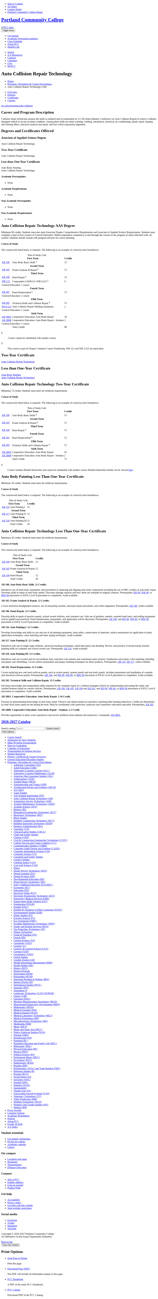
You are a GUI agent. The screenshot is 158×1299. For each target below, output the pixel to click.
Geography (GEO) (23, 943)
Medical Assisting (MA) (25, 1010)
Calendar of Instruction (18, 748)
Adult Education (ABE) (25, 768)
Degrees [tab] (11, 95)
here (131, 470)
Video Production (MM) (25, 1099)
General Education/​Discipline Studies (25, 759)
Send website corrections (19, 1208)
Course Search (14, 737)
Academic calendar (16, 1144)
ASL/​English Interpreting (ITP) (29, 795)
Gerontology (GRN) (23, 954)
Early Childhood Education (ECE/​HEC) (33, 884)
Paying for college (16, 1141)
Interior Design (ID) (23, 982)
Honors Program (22, 971)
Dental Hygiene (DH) (24, 876)
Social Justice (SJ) (22, 1077)
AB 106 (6, 277)
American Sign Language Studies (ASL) (33, 776)
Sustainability (20, 1088)
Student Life (13, 47)
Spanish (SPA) (21, 1082)
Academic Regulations (18, 1115)
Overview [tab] (12, 92)
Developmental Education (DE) (29, 879)
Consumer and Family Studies (28, 857)
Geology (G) (20, 946)
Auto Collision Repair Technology (18, 361)
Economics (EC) (22, 887)
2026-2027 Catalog (16, 722)
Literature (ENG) (22, 999)
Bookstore (12, 1162)
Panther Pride (14, 1188)
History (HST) (21, 968)
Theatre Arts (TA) (22, 1090)
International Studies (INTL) (27, 985)
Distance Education (16, 1167)
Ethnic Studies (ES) (23, 915)
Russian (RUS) (21, 1074)
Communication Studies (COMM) (30, 845)
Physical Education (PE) (25, 1049)
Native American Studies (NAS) (29, 1032)
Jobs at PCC (13, 1179)
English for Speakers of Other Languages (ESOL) (38, 909)
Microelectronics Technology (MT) (31, 1021)
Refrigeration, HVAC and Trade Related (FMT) (37, 1068)
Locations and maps (17, 1159)
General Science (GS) (24, 940)
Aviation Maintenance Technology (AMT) (34, 804)
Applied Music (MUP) (25, 781)
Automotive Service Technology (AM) (32, 801)
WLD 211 (7, 306)
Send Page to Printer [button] (17, 1258)
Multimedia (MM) (22, 1024)
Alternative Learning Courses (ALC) (32, 770)
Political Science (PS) (24, 1054)
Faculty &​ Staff (14, 1124)
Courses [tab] (11, 100)
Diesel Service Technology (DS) (29, 882)
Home (10, 81)
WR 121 (6, 281)
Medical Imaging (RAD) (26, 1012)
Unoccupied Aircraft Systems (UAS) (31, 1093)
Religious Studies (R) (24, 1071)
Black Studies (20, 818)
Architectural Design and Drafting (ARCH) (35, 787)
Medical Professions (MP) (26, 1018)
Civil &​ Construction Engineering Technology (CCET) (40, 840)
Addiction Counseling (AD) (27, 765)
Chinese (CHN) (21, 837)
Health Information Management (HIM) (33, 962)
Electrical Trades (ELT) (25, 893)
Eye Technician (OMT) (25, 921)
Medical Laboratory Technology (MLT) (33, 1015)
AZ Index (12, 6)
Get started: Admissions (18, 1139)
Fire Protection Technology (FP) (29, 929)
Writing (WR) (20, 1107)
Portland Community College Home (25, 12)
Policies (11, 1118)
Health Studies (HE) (23, 965)
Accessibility (13, 1199)
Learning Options (16, 1113)
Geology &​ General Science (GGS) (31, 948)
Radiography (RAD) (24, 1063)
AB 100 (6, 262)
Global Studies (21, 957)
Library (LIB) (20, 996)
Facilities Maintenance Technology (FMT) (34, 923)
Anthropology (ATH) (24, 779)
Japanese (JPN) (21, 987)
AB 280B (6, 320)
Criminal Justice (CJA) (25, 862)
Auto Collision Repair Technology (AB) (33, 798)
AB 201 (6, 292)
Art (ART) (19, 790)
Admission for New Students (21, 740)
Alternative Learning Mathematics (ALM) (34, 773)
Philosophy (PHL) (22, 1046)
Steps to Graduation (17, 745)
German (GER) (21, 951)
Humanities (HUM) (23, 976)
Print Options (8, 732)
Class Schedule (14, 41)
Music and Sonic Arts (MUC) (28, 1029)
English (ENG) (21, 907)
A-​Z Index (12, 1127)
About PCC (13, 1121)
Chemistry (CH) (21, 829)
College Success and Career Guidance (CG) (35, 843)
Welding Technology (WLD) (28, 1102)
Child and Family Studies (26, 834)
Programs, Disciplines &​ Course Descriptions (29, 762)
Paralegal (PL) (21, 1040)
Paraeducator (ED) (23, 1038)
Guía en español (15, 1185)
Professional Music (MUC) (27, 1057)
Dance (17, 868)
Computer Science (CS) (25, 854)
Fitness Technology (23, 932)
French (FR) (20, 937)
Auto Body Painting (11, 375)
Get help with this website (20, 1205)
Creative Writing (22, 859)
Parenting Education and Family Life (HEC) (35, 1043)
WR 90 (145, 592)
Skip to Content (15, 3)
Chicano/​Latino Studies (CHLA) (30, 832)
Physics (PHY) (21, 1051)
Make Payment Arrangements (21, 742)
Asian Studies (20, 793)
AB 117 (5, 514)
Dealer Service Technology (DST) (30, 871)
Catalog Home (14, 9)
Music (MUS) (20, 1026)
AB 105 (6, 269)
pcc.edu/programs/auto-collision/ (17, 105)
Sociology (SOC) (22, 1079)
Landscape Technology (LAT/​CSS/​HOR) (34, 993)
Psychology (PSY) (23, 1060)
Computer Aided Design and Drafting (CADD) (37, 848)
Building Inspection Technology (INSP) (33, 823)
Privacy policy (14, 1202)
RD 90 (137, 592)
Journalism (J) (20, 990)
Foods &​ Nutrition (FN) (25, 935)
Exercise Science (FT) (24, 918)
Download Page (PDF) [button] (18, 1268)
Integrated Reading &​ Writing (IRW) (31, 979)
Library (11, 1147)
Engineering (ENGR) (24, 904)
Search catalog (8, 728)
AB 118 (5, 520)
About (13, 44)
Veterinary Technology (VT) (27, 1096)
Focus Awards (14, 1110)
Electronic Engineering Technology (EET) (34, 896)
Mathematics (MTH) (24, 1007)
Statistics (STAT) (22, 1085)
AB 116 (5, 507)
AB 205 (6, 303)
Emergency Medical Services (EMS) (31, 898)
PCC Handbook (15, 1279)
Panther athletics (15, 1182)
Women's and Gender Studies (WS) (31, 1104)
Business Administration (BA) (28, 826)
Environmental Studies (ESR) (28, 912)
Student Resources (16, 754)
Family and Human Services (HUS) (31, 926)
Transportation (14, 1164)
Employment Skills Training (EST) (31, 901)
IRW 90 (5, 595)
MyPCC (11, 66)
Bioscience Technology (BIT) (28, 815)
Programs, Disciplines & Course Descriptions (29, 84)
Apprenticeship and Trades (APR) (30, 784)
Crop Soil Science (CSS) (26, 865)
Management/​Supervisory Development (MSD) (37, 1004)
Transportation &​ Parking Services (24, 751)
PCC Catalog (13, 1289)
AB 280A (6, 317)
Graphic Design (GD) (24, 960)
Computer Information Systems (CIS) (32, 851)
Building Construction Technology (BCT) (34, 820)
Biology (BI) (20, 809)
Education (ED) (21, 890)
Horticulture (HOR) (23, 974)
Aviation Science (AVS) (25, 806)
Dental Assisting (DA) (24, 873)
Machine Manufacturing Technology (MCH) (35, 1001)
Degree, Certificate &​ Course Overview (26, 756)
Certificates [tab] (12, 97)
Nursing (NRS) (21, 1035)
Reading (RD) (20, 1065)
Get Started (12, 35)
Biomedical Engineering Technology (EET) (35, 812)
